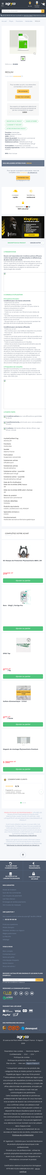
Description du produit (14, 121)
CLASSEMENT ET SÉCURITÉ (13, 124)
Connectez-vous (23, 177)
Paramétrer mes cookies (13, 1051)
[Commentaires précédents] (5, 792)
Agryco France (32, 1063)
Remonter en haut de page (23, 855)
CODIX (24, 112)
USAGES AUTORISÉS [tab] (37, 243)
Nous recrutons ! (9, 966)
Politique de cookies (22, 1057)
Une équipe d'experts (11, 960)
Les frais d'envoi (9, 899)
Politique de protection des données (22, 1060)
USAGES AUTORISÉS (31, 121)
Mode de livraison (9, 890)
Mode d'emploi (8, 927)
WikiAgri (6, 939)
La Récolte (7, 936)
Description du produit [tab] (17, 243)
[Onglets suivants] (42, 243)
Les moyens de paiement (12, 896)
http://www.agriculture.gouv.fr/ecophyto (23, 835)
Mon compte (8, 951)
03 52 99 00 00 (7, 15)
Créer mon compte (23, 97)
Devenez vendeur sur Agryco (13, 930)
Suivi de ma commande (12, 893)
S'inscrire (39, 980)
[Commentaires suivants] (41, 792)
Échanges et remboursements (14, 902)
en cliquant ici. (32, 172)
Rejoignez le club (24, 180)
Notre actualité (8, 957)
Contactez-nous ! (9, 954)
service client (28, 15)
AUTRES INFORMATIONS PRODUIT (16, 128)
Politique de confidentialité (22, 1135)
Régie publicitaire (9, 933)
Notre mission (8, 963)
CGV (32, 1054)
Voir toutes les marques (12, 905)
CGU (26, 1054)
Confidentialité (15, 1054)
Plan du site (11, 1063)
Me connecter (23, 91)
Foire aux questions (10, 924)
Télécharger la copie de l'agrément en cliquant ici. (23, 845)
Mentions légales (32, 1051)
